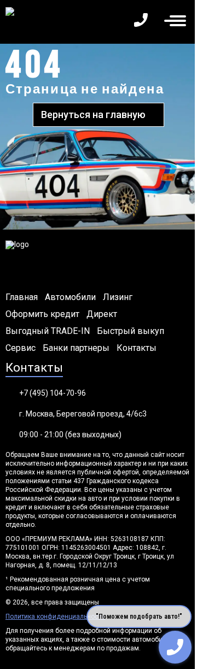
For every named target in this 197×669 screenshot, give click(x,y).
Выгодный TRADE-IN (47, 331)
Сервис (20, 348)
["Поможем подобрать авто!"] (175, 647)
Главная (21, 297)
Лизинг (117, 297)
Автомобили (70, 297)
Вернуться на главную (93, 114)
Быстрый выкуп (130, 331)
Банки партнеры (76, 348)
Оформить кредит (42, 314)
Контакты (137, 348)
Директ (101, 314)
